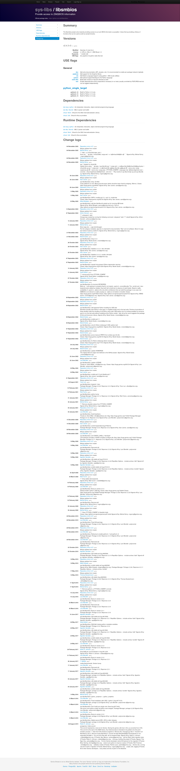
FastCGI (84, 766)
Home (38, 2)
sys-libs (43, 9)
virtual (65, 113)
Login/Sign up (77, 2)
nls (77, 76)
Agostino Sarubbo (85, 457)
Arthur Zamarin (84, 213)
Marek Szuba (84, 237)
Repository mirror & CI (86, 146)
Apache (79, 766)
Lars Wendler (84, 360)
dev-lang (65, 107)
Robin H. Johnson (85, 649)
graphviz (75, 74)
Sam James (83, 179)
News (44, 2)
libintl (69, 113)
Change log (39, 38)
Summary (39, 25)
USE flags (39, 30)
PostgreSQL (72, 766)
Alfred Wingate (84, 201)
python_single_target (75, 88)
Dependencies (40, 33)
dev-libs (65, 110)
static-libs (75, 79)
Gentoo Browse (138, 1)
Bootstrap (107, 766)
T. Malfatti (83, 661)
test (77, 81)
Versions (38, 28)
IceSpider (114, 766)
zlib (69, 115)
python (76, 78)
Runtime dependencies (43, 36)
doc (77, 72)
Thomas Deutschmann (87, 575)
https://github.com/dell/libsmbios (58, 18)
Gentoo (65, 766)
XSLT (90, 766)
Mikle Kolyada (84, 563)
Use (63, 2)
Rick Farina (83, 392)
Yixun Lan (83, 382)
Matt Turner (83, 477)
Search (69, 2)
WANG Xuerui (84, 282)
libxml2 (71, 110)
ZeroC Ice (100, 766)
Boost (94, 766)
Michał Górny (84, 150)
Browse (50, 2)
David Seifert (84, 272)
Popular (57, 2)
